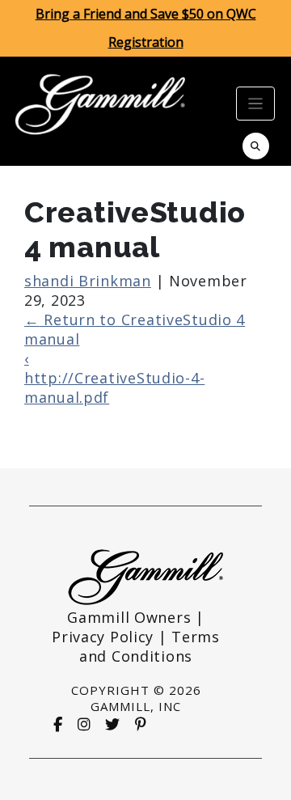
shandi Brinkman (87, 280)
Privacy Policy (103, 636)
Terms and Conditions (149, 646)
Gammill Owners (129, 617)
